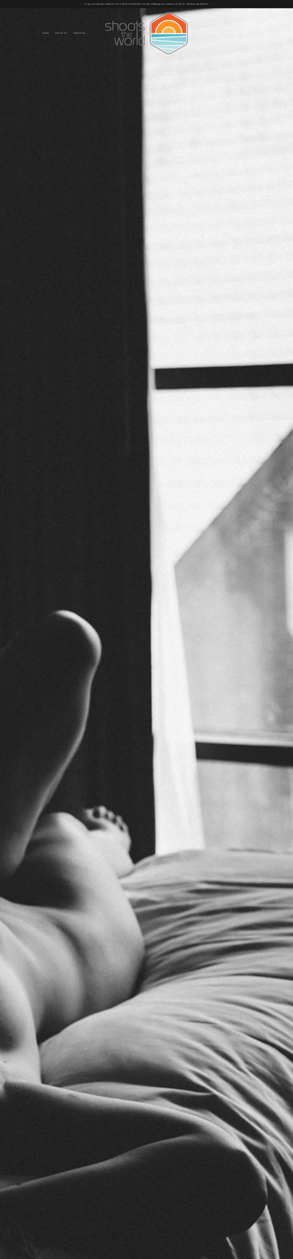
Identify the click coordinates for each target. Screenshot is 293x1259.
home (46, 33)
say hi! (246, 33)
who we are (61, 33)
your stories (230, 33)
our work (213, 33)
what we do (79, 33)
